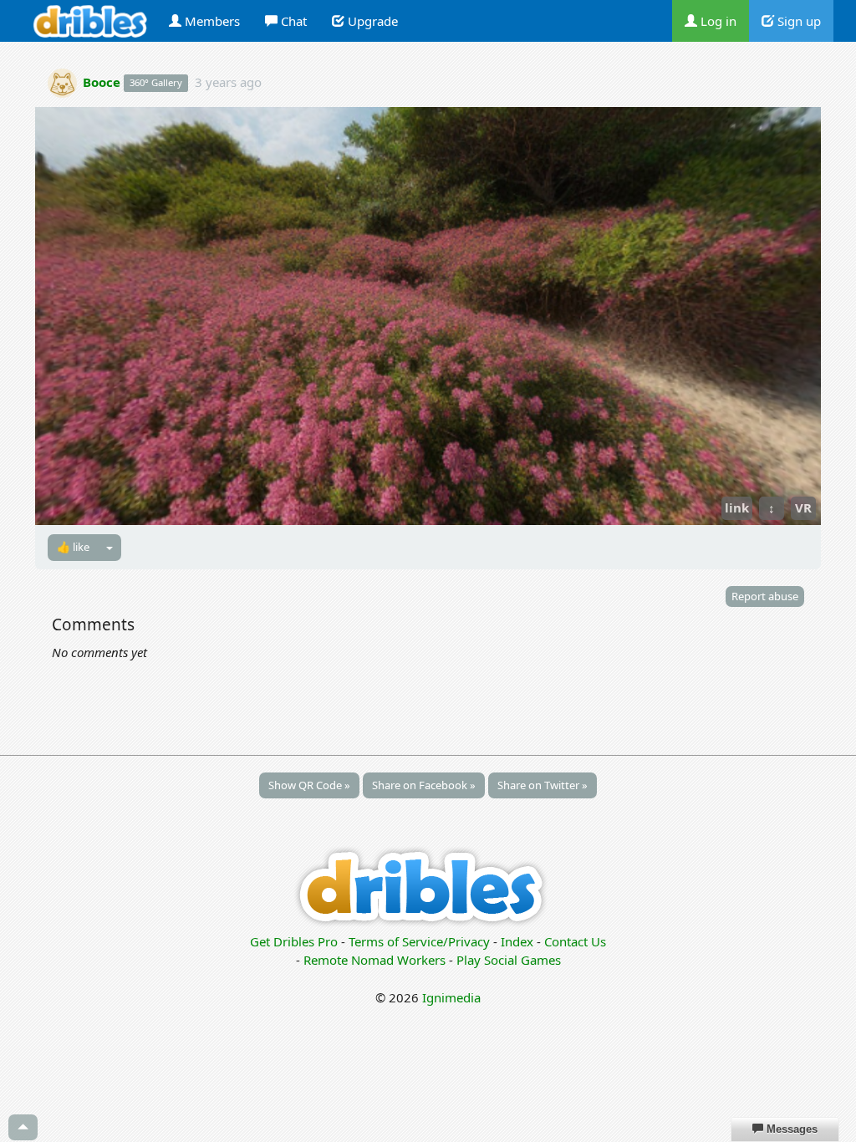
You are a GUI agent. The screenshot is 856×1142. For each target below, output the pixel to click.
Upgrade (371, 21)
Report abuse (764, 596)
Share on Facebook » (424, 785)
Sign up (797, 21)
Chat (292, 21)
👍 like (73, 546)
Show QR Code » (309, 785)
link (737, 507)
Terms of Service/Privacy (419, 941)
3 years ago (228, 82)
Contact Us (575, 941)
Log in (716, 21)
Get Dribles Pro (295, 941)
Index (517, 941)
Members (210, 21)
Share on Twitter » (542, 785)
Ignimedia (451, 997)
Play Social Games (508, 959)
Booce (101, 82)
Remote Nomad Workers (376, 959)
